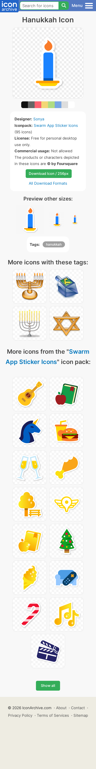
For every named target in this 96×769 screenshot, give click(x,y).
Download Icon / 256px (49, 173)
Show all (48, 685)
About (61, 708)
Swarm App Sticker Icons (56, 125)
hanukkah (54, 244)
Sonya (38, 119)
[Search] (63, 5)
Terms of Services (53, 715)
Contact (78, 708)
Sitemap (80, 715)
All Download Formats (48, 183)
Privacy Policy (20, 715)
